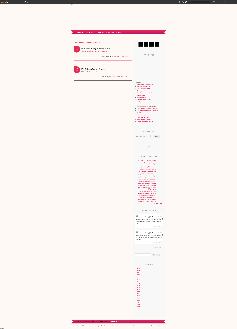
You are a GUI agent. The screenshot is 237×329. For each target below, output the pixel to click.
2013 (138, 289)
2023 (138, 268)
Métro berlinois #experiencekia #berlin (95, 48)
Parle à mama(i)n (142, 115)
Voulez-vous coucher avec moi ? (110, 32)
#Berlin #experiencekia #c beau (92, 69)
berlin (96, 51)
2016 (138, 283)
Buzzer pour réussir (142, 91)
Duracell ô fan (141, 95)
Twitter (146, 44)
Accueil (80, 32)
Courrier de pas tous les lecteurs (146, 93)
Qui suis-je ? (90, 32)
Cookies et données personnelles (139, 326)
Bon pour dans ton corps (144, 86)
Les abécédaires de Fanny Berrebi (147, 106)
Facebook (140, 44)
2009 (138, 298)
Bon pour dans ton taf (143, 88)
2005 (138, 306)
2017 (138, 281)
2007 (138, 302)
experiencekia (90, 51)
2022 (138, 270)
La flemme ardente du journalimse (147, 102)
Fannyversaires (141, 97)
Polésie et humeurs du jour (145, 121)
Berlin (88, 72)
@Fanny (160, 219)
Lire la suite (124, 56)
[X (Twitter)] (183, 2)
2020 (138, 275)
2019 (138, 277)
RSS (157, 44)
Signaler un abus (119, 326)
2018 (138, 279)
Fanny (86, 326)
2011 (138, 294)
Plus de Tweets (158, 247)
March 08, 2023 (158, 226)
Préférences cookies (155, 326)
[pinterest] (186, 2)
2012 (138, 292)
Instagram (151, 44)
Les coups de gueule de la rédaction (147, 110)
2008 (138, 300)
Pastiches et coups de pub (144, 119)
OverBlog (114, 321)
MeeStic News (141, 113)
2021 (138, 273)
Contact (111, 326)
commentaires (103, 51)
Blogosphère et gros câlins (145, 84)
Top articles (104, 326)
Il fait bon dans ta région (144, 99)
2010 (138, 296)
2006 (138, 304)
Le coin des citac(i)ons (143, 104)
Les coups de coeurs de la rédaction (147, 108)
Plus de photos (158, 203)
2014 (138, 287)
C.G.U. (127, 326)
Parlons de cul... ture (143, 117)
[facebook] (180, 2)
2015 (138, 285)
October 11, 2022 (157, 242)
